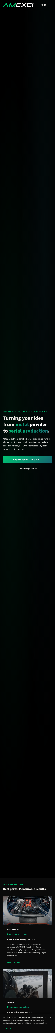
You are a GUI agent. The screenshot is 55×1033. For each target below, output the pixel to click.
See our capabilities (28, 468)
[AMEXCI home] (18, 5)
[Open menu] (50, 5)
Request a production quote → (27, 459)
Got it (8, 1028)
